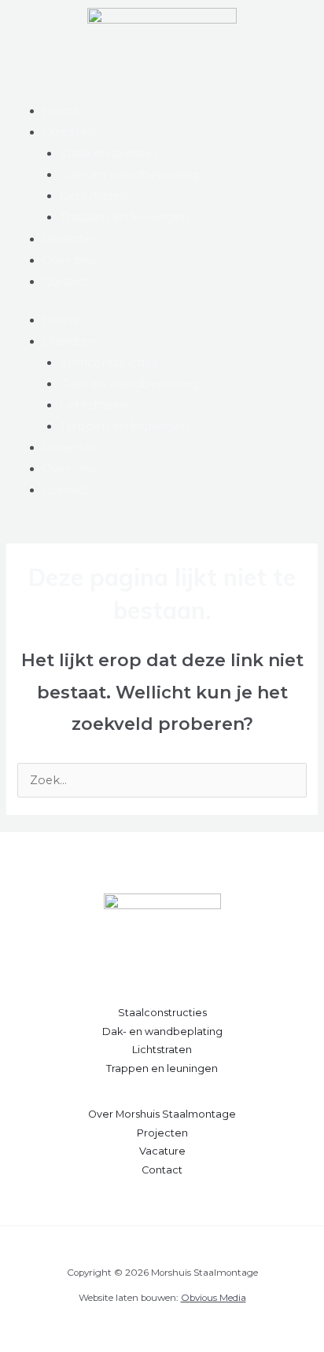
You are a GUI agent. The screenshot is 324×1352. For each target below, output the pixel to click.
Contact (65, 281)
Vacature (162, 1151)
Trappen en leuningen (124, 217)
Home (60, 111)
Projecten (70, 239)
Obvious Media (213, 1297)
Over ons (68, 260)
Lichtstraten (94, 196)
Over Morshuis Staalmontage (162, 1114)
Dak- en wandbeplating (129, 175)
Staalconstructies (108, 153)
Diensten (68, 132)
